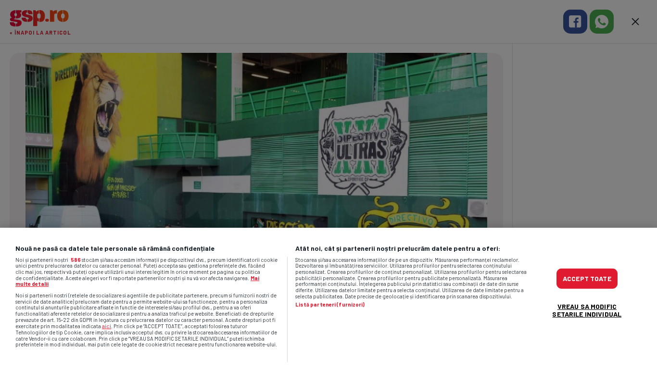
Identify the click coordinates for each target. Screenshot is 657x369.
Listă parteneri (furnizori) (330, 305)
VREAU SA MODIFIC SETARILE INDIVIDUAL (586, 310)
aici (106, 325)
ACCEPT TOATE (587, 278)
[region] (328, 298)
